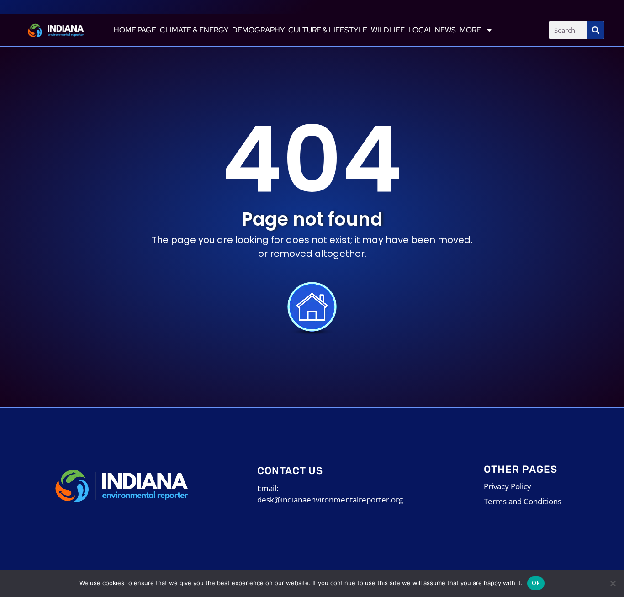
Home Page (135, 30)
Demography (258, 30)
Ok (536, 582)
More (470, 30)
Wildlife (388, 30)
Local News (432, 30)
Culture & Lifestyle (327, 30)
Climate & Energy (194, 30)
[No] (612, 583)
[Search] (595, 30)
